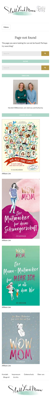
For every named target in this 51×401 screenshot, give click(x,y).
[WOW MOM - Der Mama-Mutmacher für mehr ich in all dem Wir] (21, 275)
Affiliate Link (6, 174)
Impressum (16, 374)
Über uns (40, 374)
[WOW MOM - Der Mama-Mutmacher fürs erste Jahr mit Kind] (21, 338)
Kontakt (5, 374)
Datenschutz (29, 374)
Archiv (15, 377)
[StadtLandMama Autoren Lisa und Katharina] (25, 92)
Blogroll (6, 377)
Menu (6, 27)
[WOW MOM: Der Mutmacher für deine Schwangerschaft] (21, 209)
